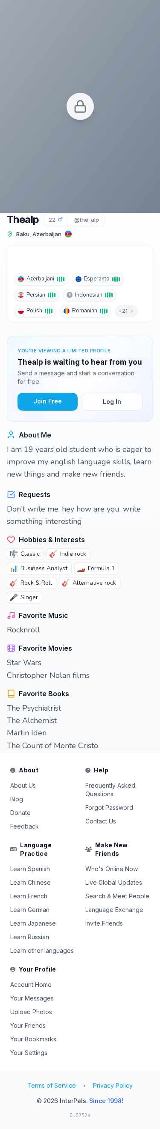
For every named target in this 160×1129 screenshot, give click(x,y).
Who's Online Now (111, 868)
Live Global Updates (113, 882)
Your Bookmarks (33, 1039)
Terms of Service (51, 1085)
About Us (23, 785)
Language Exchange (114, 909)
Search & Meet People (117, 896)
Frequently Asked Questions (110, 789)
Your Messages (32, 998)
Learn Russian (29, 936)
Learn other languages (42, 950)
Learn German (29, 909)
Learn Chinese (30, 882)
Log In (112, 401)
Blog (16, 799)
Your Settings (28, 1052)
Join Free (47, 401)
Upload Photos (31, 1011)
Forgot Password (109, 807)
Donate (20, 812)
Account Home (31, 984)
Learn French (28, 896)
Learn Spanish (30, 868)
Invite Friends (104, 923)
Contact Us (100, 821)
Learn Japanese (33, 923)
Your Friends (28, 1025)
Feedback (24, 826)
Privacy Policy (113, 1085)
